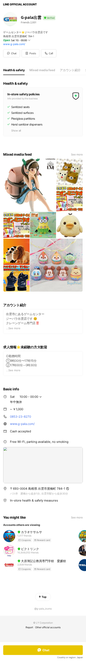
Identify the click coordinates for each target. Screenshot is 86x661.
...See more (13, 328)
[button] (30, 53)
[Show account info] (49, 18)
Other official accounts (48, 627)
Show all (16, 130)
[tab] (14, 70)
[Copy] (67, 489)
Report (29, 627)
